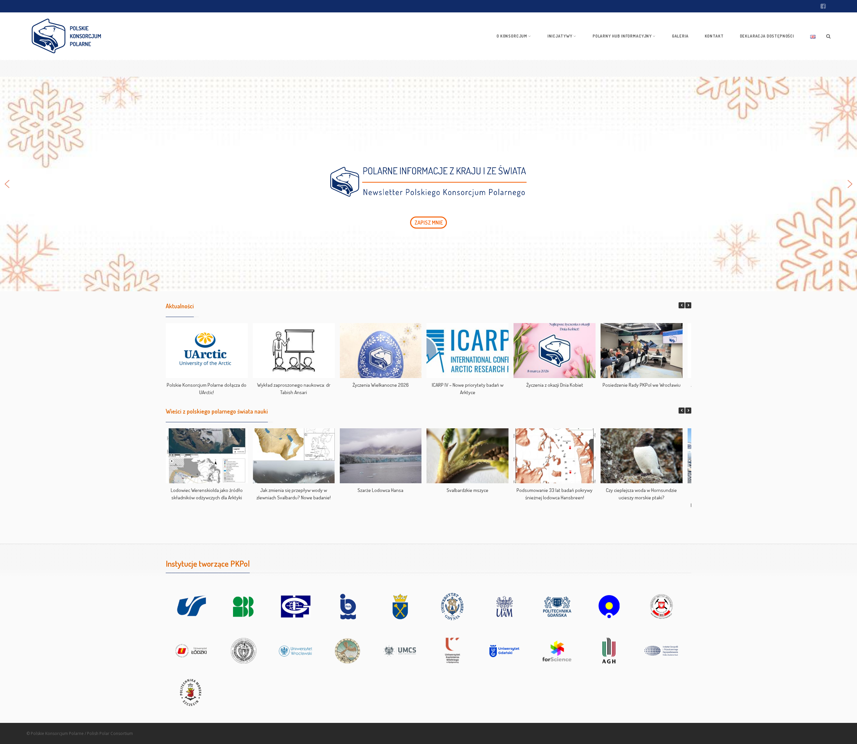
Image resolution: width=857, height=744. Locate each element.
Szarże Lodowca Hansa (380, 490)
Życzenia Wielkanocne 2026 (381, 385)
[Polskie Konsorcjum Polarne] (66, 36)
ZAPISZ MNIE (428, 222)
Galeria (680, 36)
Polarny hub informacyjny (622, 36)
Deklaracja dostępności (767, 36)
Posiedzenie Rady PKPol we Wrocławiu (642, 385)
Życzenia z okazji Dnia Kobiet (554, 385)
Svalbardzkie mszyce (467, 490)
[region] (428, 184)
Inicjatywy (559, 36)
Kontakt (714, 36)
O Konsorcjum (511, 36)
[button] (428, 184)
